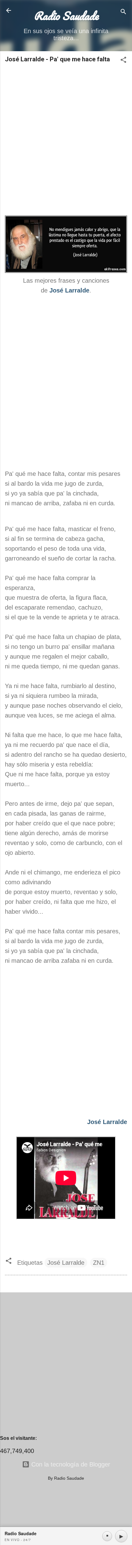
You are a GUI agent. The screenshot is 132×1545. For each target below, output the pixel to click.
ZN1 (98, 1262)
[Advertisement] (66, 140)
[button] (123, 60)
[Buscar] (123, 12)
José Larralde (65, 1262)
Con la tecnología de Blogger (69, 1464)
